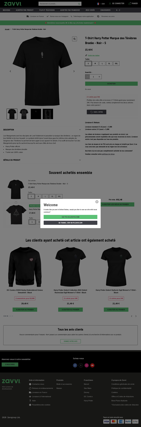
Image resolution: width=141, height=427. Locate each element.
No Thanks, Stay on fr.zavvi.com (70, 223)
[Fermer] (97, 202)
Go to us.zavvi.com (70, 217)
